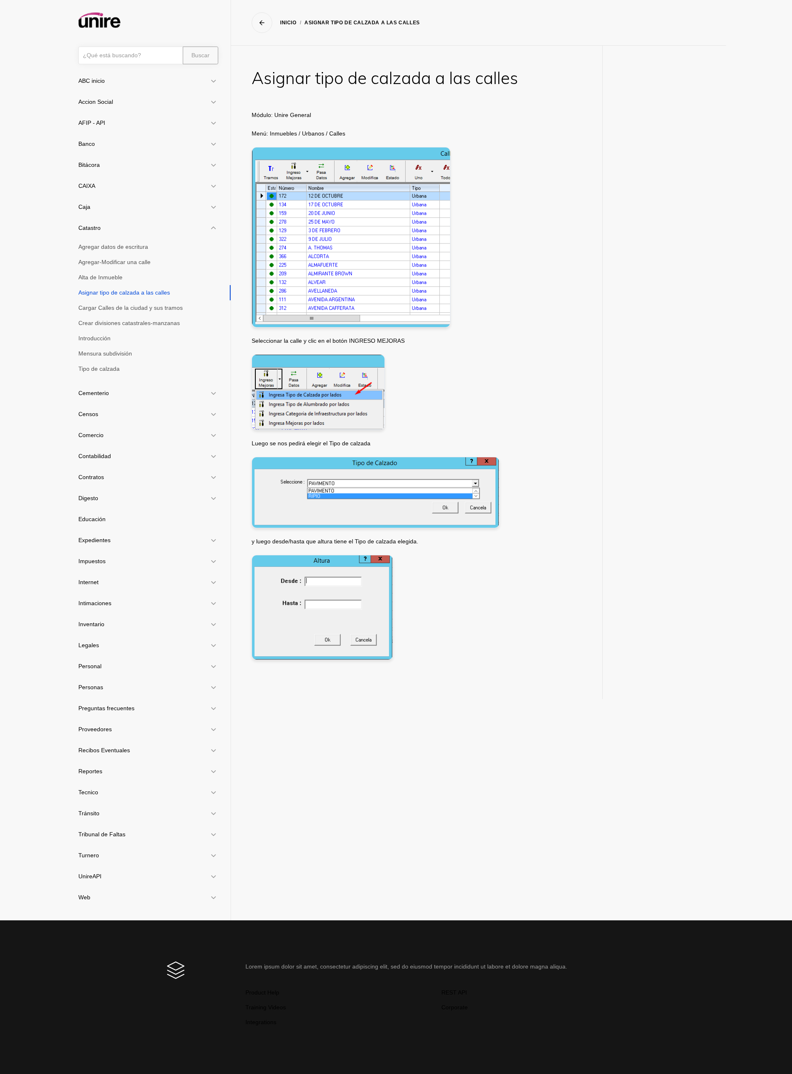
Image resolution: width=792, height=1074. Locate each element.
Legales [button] (88, 645)
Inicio (288, 23)
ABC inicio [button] (91, 80)
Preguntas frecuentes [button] (106, 708)
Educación (92, 519)
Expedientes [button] (94, 540)
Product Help (262, 992)
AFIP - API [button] (91, 122)
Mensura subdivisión (105, 353)
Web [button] (84, 897)
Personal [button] (89, 666)
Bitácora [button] (89, 164)
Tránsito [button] (88, 813)
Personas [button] (90, 687)
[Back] (262, 22)
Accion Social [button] (95, 101)
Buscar (200, 55)
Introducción (94, 338)
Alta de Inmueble (100, 277)
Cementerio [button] (93, 393)
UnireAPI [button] (89, 876)
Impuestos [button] (92, 561)
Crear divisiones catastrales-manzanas (129, 323)
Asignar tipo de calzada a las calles (124, 292)
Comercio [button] (91, 435)
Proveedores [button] (95, 729)
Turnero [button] (88, 855)
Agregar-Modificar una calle (114, 262)
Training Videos (265, 1007)
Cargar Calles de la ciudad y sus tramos (130, 307)
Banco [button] (86, 143)
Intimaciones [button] (94, 603)
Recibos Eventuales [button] (104, 750)
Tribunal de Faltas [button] (101, 834)
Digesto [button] (88, 498)
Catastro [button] (89, 228)
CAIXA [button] (86, 186)
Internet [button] (88, 582)
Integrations (260, 1022)
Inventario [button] (91, 624)
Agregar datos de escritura (113, 246)
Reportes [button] (90, 771)
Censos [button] (88, 414)
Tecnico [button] (88, 792)
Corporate (454, 1007)
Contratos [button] (91, 477)
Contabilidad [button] (94, 456)
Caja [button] (84, 207)
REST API (454, 992)
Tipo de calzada (99, 368)
